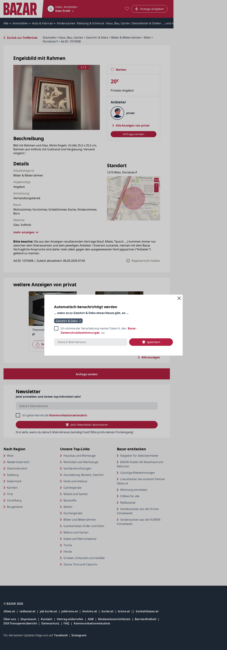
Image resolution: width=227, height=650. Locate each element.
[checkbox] (113, 330)
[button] (179, 298)
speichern (153, 342)
